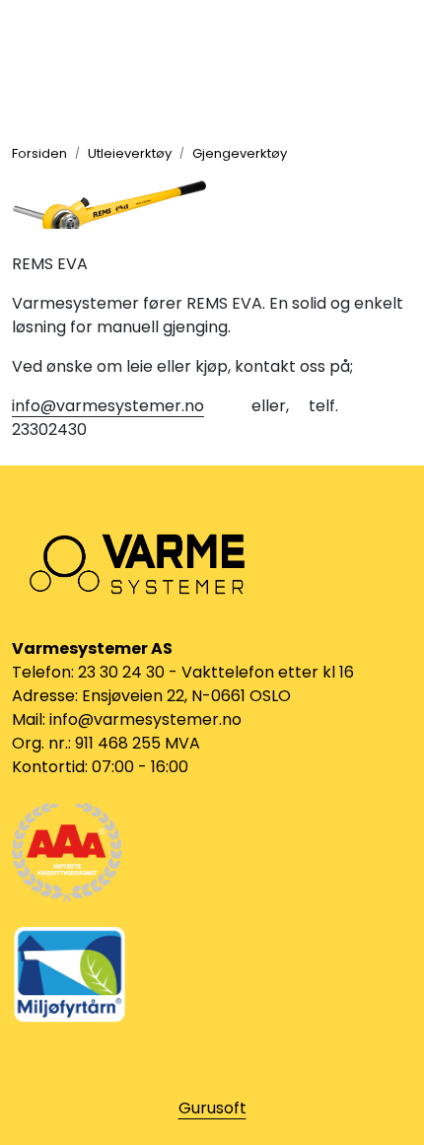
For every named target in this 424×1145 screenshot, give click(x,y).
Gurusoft (212, 1108)
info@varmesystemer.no (108, 405)
